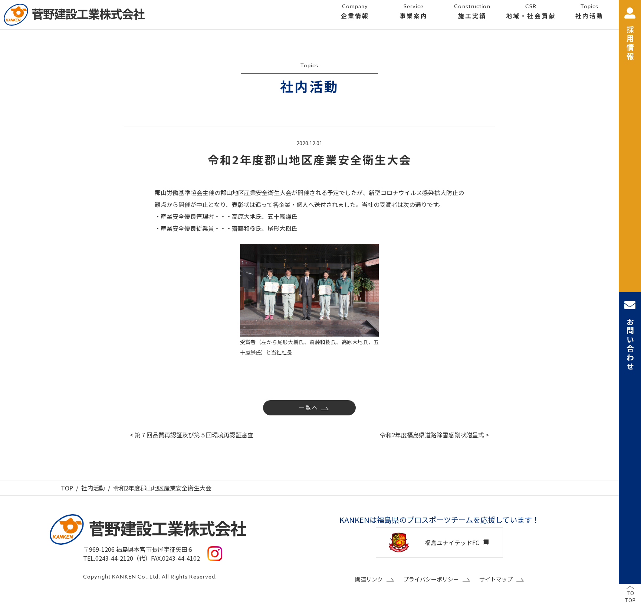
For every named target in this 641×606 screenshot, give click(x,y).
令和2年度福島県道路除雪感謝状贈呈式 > (434, 434)
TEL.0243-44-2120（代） (117, 558)
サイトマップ (496, 579)
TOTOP (630, 596)
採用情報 (630, 43)
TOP (67, 487)
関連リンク (369, 579)
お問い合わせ (630, 344)
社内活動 (93, 487)
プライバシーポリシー (431, 579)
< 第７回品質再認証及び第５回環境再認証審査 (191, 434)
